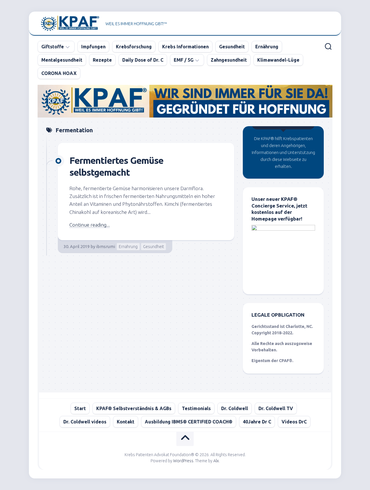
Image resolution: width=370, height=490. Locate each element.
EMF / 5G (183, 60)
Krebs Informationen (185, 46)
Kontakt (125, 421)
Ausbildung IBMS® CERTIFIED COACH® (188, 421)
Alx (216, 460)
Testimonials (196, 408)
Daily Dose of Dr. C (142, 60)
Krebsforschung (134, 46)
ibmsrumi (105, 246)
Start (80, 408)
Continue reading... (89, 224)
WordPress (183, 460)
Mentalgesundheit (61, 60)
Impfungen (93, 46)
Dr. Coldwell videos (84, 421)
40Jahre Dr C (257, 421)
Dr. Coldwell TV (275, 408)
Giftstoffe (52, 46)
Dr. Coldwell (234, 408)
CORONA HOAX (59, 73)
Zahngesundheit (229, 60)
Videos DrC (294, 421)
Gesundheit (232, 46)
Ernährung (266, 46)
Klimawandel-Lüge (278, 60)
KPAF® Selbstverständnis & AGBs (133, 408)
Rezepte (102, 60)
